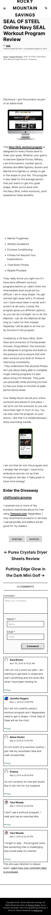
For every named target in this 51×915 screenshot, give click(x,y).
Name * (11, 619)
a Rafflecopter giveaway (17, 497)
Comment (9, 595)
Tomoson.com (18, 513)
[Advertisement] (25, 79)
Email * (11, 631)
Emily (8, 45)
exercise (17, 539)
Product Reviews (15, 57)
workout (34, 539)
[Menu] (4, 8)
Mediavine (38, 910)
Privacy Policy (34, 905)
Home (5, 57)
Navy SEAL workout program (25, 147)
